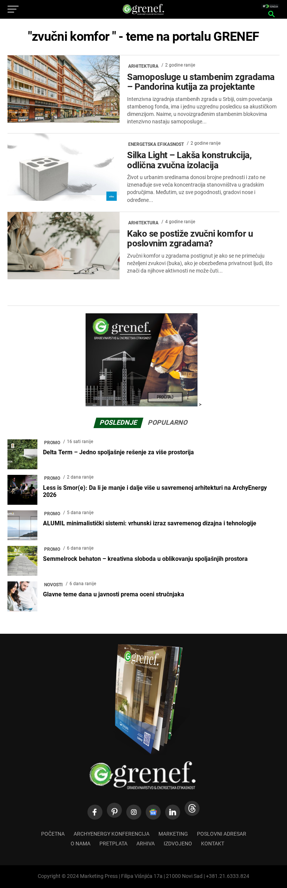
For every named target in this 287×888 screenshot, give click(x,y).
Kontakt (212, 844)
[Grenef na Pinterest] (114, 810)
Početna (53, 834)
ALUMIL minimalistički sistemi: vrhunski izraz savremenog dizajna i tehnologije (149, 523)
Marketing (173, 834)
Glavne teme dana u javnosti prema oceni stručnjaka (113, 594)
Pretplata (113, 844)
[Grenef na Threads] (192, 808)
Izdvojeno (178, 844)
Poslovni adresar (221, 834)
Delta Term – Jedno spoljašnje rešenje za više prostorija (118, 452)
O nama (80, 844)
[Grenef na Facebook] (94, 812)
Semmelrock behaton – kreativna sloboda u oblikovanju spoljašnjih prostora (145, 558)
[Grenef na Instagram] (133, 812)
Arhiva (145, 844)
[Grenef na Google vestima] (153, 812)
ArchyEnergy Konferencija (111, 834)
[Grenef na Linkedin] (172, 812)
